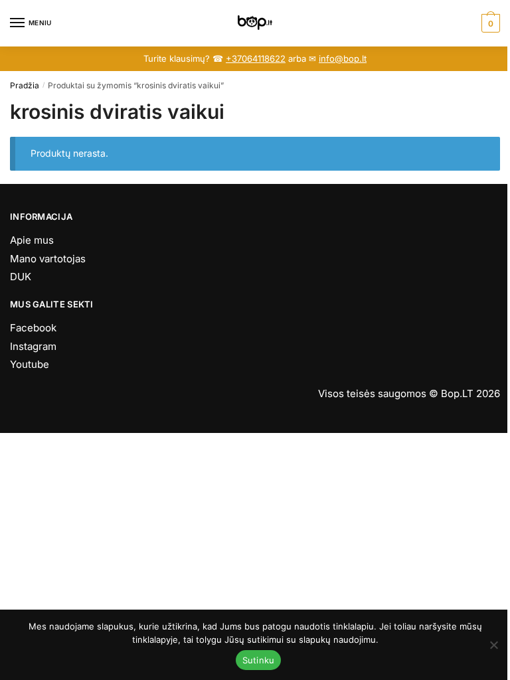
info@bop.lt (343, 58)
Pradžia (24, 85)
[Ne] (493, 644)
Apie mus (32, 240)
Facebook (33, 327)
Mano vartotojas (48, 258)
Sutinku (258, 660)
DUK (20, 276)
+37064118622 (256, 58)
